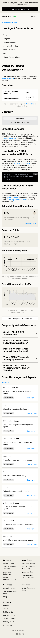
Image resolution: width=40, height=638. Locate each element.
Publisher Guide (9, 612)
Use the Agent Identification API (28, 576)
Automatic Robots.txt (22, 163)
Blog (5, 597)
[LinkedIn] (17, 634)
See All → (5, 382)
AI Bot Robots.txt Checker (28, 589)
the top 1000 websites (17, 200)
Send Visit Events (28, 563)
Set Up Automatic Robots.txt (28, 568)
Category (6, 39)
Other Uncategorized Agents (19, 377)
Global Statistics (8, 50)
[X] (20, 634)
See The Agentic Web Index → (20, 318)
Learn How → (30, 223)
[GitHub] (23, 634)
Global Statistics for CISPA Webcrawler (18, 187)
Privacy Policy (8, 622)
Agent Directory (9, 588)
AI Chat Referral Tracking (9, 568)
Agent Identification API (10, 578)
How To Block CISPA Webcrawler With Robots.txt (19, 153)
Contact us (30, 104)
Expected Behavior (9, 42)
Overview (6, 35)
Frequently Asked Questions (19, 325)
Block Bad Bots (27, 572)
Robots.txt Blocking (10, 46)
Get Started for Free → (20, 9)
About (5, 609)
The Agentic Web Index (10, 592)
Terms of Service (9, 618)
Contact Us (7, 625)
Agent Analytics (8, 78)
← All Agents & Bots (9, 22)
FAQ (4, 53)
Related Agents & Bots (11, 57)
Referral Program (10, 615)
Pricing (6, 605)
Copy (35, 174)
